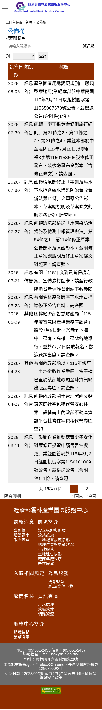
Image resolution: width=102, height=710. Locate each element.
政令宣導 (22, 540)
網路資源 (46, 614)
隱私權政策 (86, 674)
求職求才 (46, 609)
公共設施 (46, 535)
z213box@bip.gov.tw (60, 654)
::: (7, 22)
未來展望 (46, 564)
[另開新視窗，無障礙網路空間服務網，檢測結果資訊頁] (51, 693)
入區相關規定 (29, 573)
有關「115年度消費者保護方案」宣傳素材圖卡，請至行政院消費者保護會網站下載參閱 (63, 281)
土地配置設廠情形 (54, 540)
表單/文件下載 (60, 586)
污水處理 (46, 605)
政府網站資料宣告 (60, 674)
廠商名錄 (24, 596)
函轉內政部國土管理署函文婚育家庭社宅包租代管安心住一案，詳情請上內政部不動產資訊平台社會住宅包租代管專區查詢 (63, 413)
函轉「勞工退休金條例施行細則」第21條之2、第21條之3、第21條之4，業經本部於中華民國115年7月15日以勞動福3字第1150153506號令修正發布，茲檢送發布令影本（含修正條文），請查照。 (64, 149)
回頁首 (90, 496)
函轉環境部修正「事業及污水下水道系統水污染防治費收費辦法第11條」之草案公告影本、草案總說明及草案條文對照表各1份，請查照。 (63, 198)
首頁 (29, 22)
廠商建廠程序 (50, 559)
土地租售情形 (50, 554)
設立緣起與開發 (52, 530)
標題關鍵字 (15, 38)
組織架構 (22, 632)
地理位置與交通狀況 (56, 545)
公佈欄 (20, 530)
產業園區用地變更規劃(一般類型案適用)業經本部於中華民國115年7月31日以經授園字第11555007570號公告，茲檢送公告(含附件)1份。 (64, 100)
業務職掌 (22, 637)
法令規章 (56, 582)
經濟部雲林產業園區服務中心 (51, 510)
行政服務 (46, 549)
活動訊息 (22, 535)
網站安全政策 (51, 677)
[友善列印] (12, 496)
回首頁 (77, 496)
